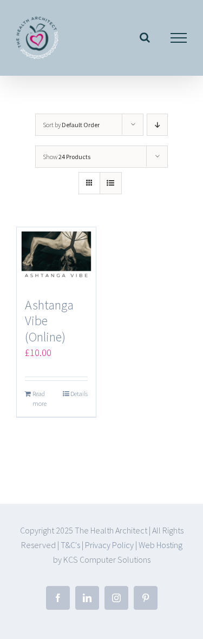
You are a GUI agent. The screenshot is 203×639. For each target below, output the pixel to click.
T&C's (70, 544)
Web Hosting (160, 544)
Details (79, 394)
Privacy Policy (109, 544)
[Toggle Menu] (179, 38)
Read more (39, 398)
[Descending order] (157, 125)
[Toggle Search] (145, 37)
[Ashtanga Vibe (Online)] (56, 256)
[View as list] (110, 183)
